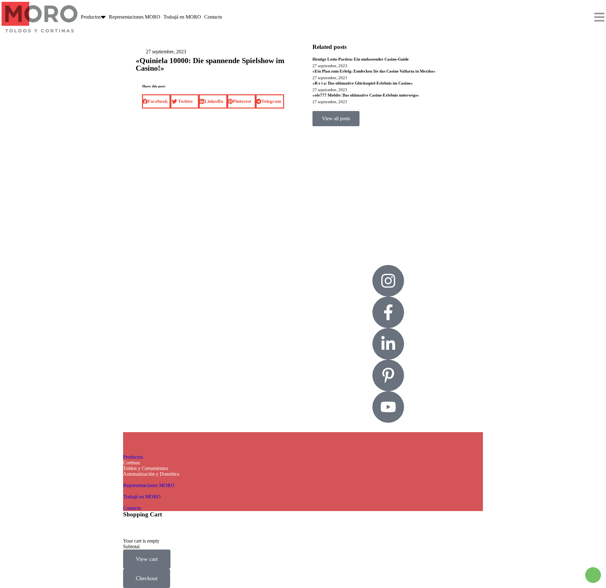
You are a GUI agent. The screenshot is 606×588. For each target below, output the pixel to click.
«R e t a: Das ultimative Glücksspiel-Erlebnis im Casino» (362, 83)
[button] (156, 101)
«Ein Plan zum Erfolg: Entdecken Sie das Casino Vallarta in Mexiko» (374, 71)
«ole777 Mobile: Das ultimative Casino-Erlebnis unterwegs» (365, 95)
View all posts (336, 118)
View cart (147, 559)
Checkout (146, 578)
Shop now (344, 194)
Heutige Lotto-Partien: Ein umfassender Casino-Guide (360, 59)
